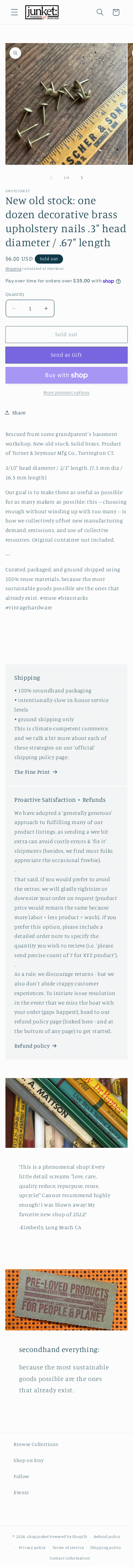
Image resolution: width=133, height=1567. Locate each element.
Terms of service (68, 1547)
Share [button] (19, 412)
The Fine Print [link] (32, 772)
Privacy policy (32, 1547)
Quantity (14, 294)
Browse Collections (36, 1444)
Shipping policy (105, 1547)
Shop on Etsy (29, 1460)
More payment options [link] (66, 392)
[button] (14, 12)
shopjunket (38, 1536)
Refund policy (31, 1046)
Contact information (70, 1558)
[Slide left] (51, 177)
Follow (21, 1476)
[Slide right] (81, 177)
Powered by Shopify (68, 1536)
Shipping (13, 268)
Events (21, 1492)
